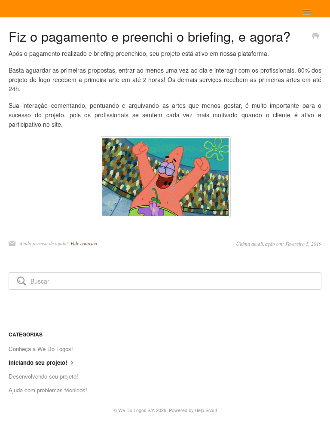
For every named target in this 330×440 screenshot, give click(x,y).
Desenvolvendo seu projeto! (43, 376)
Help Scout (206, 410)
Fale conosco (83, 243)
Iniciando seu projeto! (39, 362)
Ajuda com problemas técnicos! (48, 390)
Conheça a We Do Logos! (41, 349)
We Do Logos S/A (136, 410)
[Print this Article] (315, 36)
